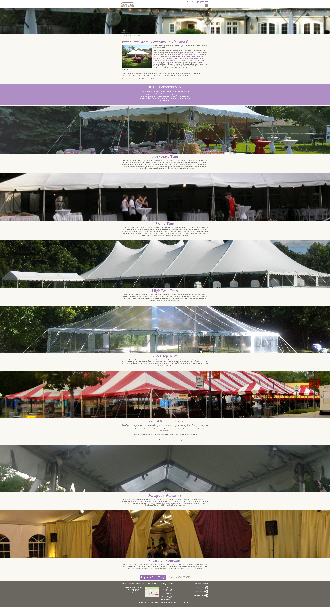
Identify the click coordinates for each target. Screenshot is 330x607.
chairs (188, 56)
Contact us (187, 73)
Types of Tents (136, 35)
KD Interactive (184, 602)
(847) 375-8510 (202, 2)
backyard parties (192, 58)
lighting (180, 54)
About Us (161, 584)
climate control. (191, 54)
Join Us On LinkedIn (199, 595)
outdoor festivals (180, 58)
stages (155, 58)
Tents (131, 35)
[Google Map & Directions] (152, 596)
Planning (146, 584)
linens (193, 56)
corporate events (169, 60)
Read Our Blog (200, 587)
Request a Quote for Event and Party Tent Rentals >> (140, 79)
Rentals (127, 35)
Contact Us (190, 2)
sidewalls (173, 54)
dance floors (200, 56)
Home (124, 35)
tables (183, 56)
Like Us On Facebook (199, 591)
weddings (170, 58)
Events (138, 584)
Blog (154, 584)
